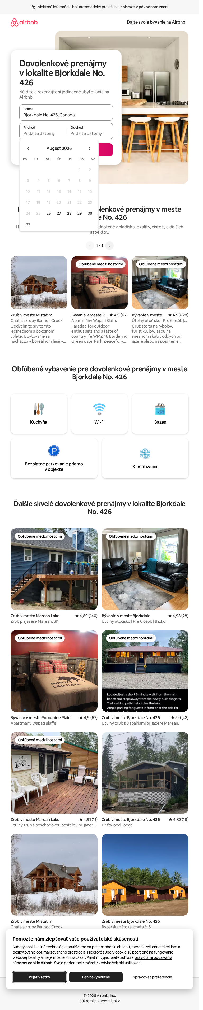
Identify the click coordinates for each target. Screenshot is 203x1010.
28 (69, 213)
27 (59, 213)
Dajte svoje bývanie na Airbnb (156, 22)
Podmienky (110, 1001)
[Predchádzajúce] (90, 245)
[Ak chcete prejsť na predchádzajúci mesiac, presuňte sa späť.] (28, 148)
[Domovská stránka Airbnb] (24, 22)
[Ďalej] (109, 245)
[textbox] (43, 133)
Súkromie (88, 1001)
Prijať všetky (39, 977)
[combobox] (66, 115)
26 (49, 213)
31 (28, 224)
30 (90, 213)
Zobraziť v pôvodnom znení (144, 7)
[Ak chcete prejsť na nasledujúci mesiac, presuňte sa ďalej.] (89, 148)
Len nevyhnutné (96, 977)
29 (79, 213)
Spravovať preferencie (152, 977)
